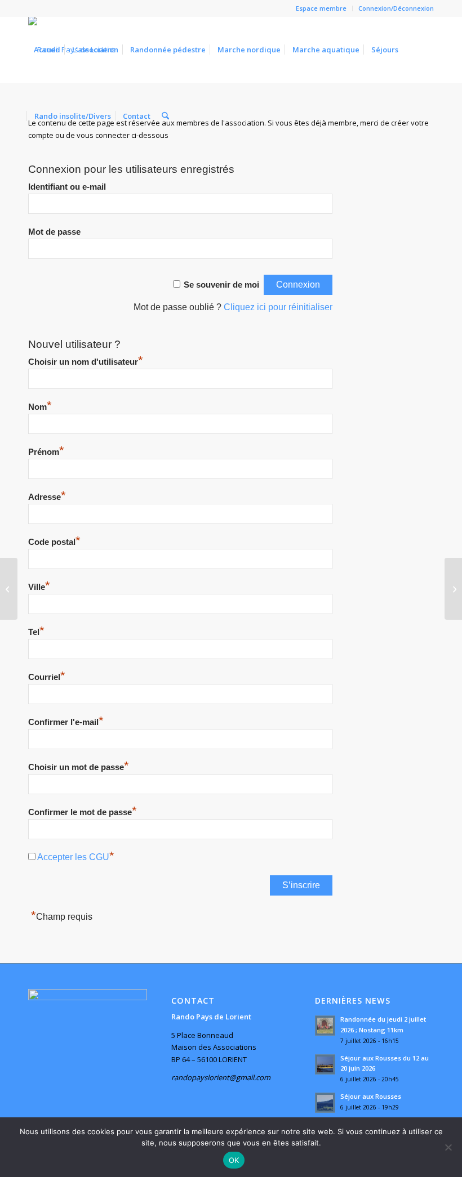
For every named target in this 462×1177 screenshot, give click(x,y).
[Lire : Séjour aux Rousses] (325, 1103)
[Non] (448, 1147)
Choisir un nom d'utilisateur (85, 361)
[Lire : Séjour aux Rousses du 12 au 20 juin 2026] (325, 1064)
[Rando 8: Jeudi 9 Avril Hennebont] (453, 589)
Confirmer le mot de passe (82, 812)
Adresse (47, 497)
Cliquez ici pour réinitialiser (278, 307)
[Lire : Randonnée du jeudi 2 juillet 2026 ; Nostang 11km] (325, 1025)
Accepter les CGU (73, 857)
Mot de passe (54, 231)
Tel (36, 632)
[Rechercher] (165, 116)
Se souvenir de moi (221, 284)
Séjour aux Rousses (370, 1096)
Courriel (46, 677)
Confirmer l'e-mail (66, 722)
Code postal (54, 542)
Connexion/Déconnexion (396, 8)
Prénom (46, 452)
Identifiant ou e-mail (67, 186)
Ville (39, 587)
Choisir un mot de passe (78, 767)
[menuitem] (321, 8)
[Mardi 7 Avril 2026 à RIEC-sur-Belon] (8, 589)
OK (234, 1160)
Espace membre (321, 8)
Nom (40, 406)
